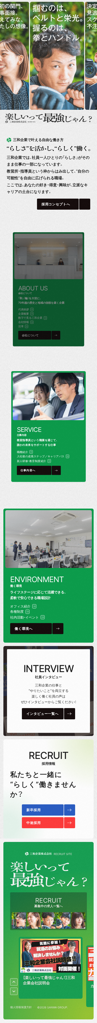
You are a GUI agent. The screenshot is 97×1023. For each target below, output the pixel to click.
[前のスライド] (14, 982)
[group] (51, 968)
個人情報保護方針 (21, 1007)
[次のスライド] (14, 991)
